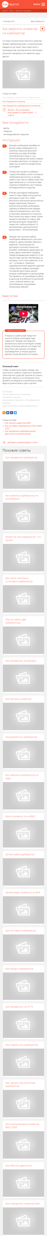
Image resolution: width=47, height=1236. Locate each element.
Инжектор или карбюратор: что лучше (23, 538)
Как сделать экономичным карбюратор (20, 1084)
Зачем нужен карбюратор (19, 854)
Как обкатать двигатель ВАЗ (18, 423)
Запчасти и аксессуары (23, 11)
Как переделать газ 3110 (19, 1006)
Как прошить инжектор (18, 698)
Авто (11, 11)
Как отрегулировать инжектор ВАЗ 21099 (22, 1125)
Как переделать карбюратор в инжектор (21, 105)
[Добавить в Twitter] (15, 412)
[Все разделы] (43, 4)
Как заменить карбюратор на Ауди (21, 776)
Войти (37, 4)
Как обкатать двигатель (18, 1165)
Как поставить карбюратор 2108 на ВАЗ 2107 (23, 427)
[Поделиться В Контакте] (7, 412)
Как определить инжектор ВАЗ (22, 1203)
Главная (4, 11)
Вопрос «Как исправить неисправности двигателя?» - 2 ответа (22, 112)
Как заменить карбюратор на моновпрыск (21, 497)
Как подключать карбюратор (21, 1044)
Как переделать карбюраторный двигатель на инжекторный (20, 432)
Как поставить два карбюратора (15, 621)
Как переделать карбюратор (21, 457)
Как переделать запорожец (20, 660)
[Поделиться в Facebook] (11, 412)
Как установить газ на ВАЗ (20, 816)
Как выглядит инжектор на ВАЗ (22, 892)
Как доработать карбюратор (21, 737)
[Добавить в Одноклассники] (4, 412)
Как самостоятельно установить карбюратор (19, 579)
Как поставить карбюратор (20, 930)
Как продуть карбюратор (19, 968)
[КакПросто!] (10, 4)
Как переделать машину (14, 101)
